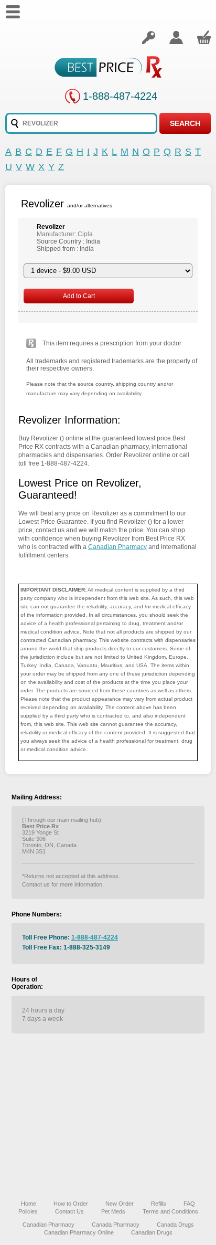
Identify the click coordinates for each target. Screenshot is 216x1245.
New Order (119, 1203)
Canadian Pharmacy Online (79, 1232)
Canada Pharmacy (115, 1224)
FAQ (189, 1203)
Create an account (176, 37)
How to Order (70, 1203)
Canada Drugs (175, 1224)
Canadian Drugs (151, 1232)
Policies (28, 1211)
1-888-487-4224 (120, 96)
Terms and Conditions (170, 1211)
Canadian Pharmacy (117, 547)
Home (28, 1203)
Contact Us (69, 1211)
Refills (158, 1203)
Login (148, 37)
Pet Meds (113, 1211)
